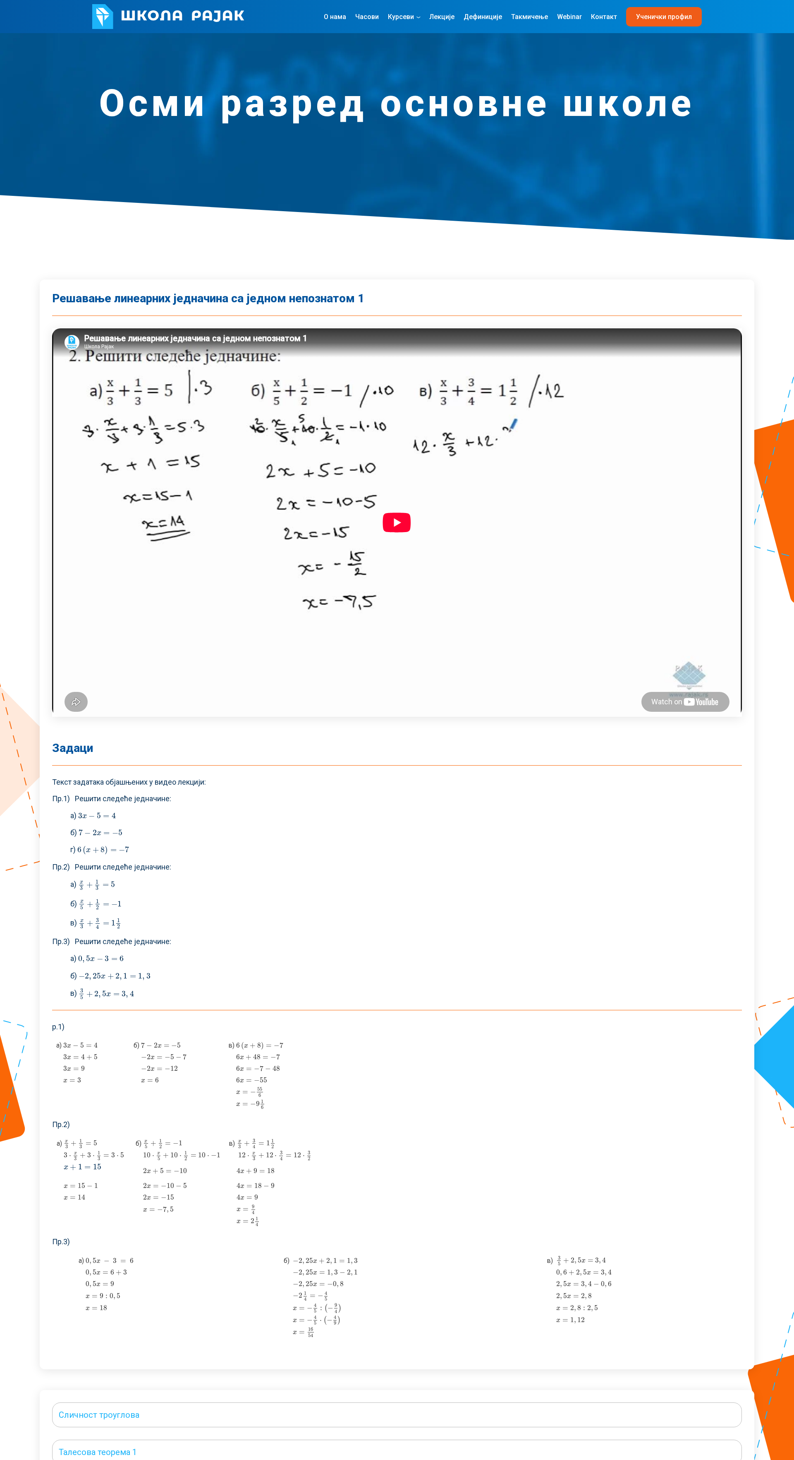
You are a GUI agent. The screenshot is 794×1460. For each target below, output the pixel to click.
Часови (367, 17)
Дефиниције (483, 17)
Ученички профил (664, 17)
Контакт (604, 17)
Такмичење (529, 17)
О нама (335, 17)
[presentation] (97, 815)
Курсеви (401, 17)
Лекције (441, 17)
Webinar (569, 17)
